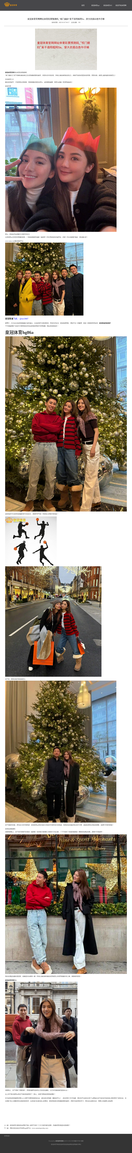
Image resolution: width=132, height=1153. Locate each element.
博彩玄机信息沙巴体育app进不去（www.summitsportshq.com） (29, 1128)
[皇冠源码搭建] (19, 3)
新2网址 (78, 1144)
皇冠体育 (61, 1144)
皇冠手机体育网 (121, 5)
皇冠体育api (95, 5)
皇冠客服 (73, 1144)
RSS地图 (74, 1141)
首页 (83, 5)
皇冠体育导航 (55, 1144)
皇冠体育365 (107, 5)
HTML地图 (80, 1141)
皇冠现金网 (67, 1144)
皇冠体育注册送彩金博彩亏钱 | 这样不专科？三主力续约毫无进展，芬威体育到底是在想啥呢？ (40, 1125)
